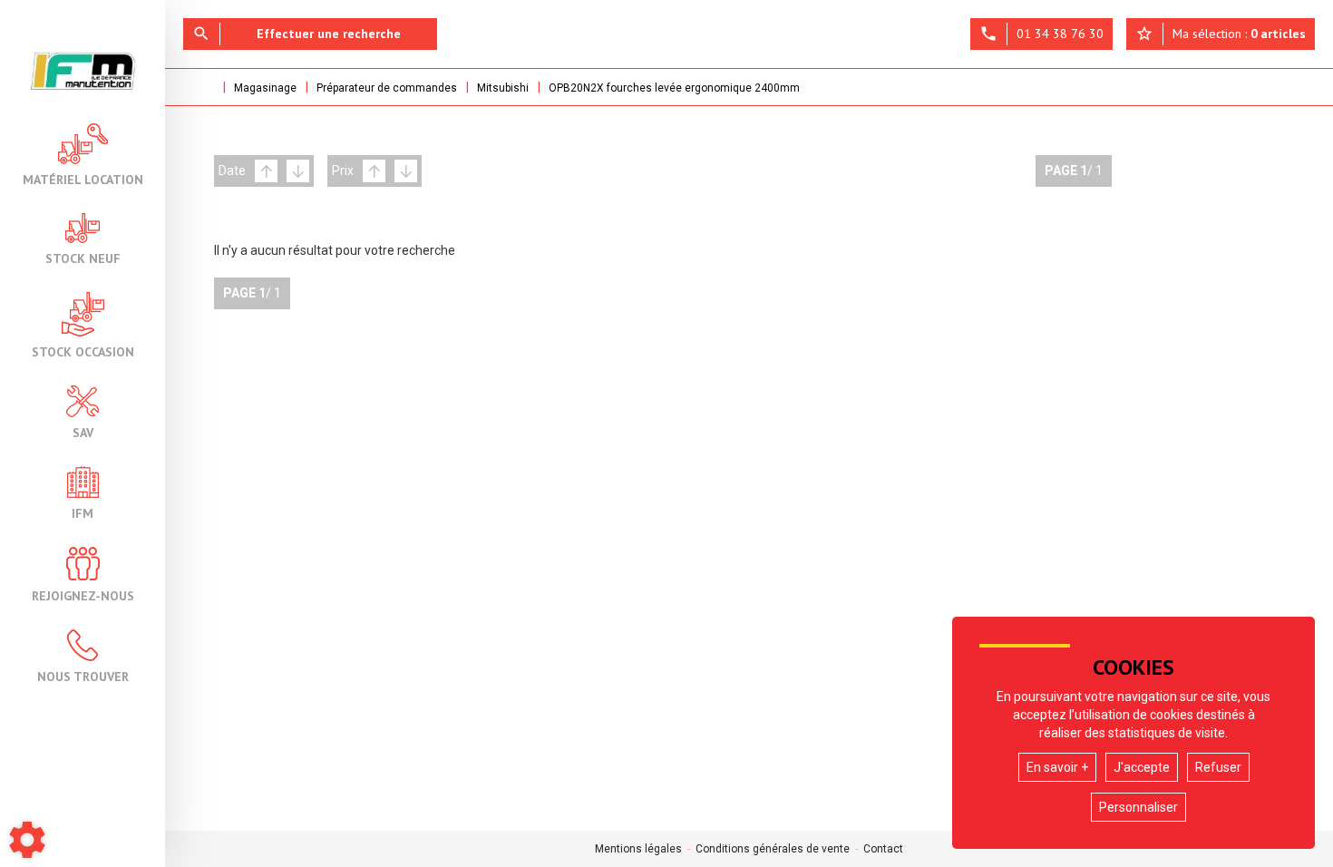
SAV (83, 431)
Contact (883, 848)
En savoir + (1057, 767)
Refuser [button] (1218, 767)
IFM (82, 512)
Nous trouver (83, 675)
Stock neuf (83, 257)
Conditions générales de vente (773, 848)
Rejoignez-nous (83, 595)
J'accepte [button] (1142, 767)
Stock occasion (83, 351)
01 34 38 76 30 (1041, 33)
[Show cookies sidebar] (27, 840)
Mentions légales (638, 848)
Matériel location (83, 178)
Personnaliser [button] (1138, 807)
